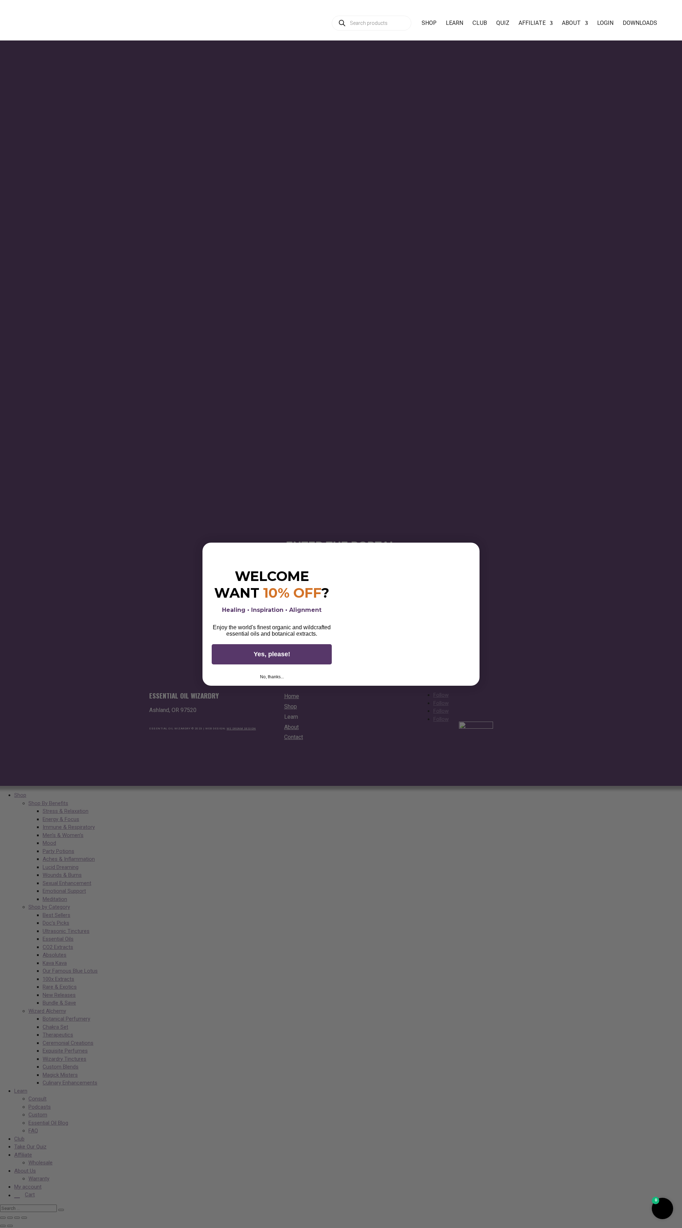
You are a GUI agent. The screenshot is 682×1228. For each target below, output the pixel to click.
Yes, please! (272, 654)
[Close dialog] (471, 550)
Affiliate (532, 23)
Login (605, 23)
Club (479, 23)
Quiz (502, 23)
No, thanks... (272, 676)
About (571, 23)
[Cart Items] (671, 27)
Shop (429, 23)
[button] (662, 1208)
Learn (454, 23)
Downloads (640, 23)
